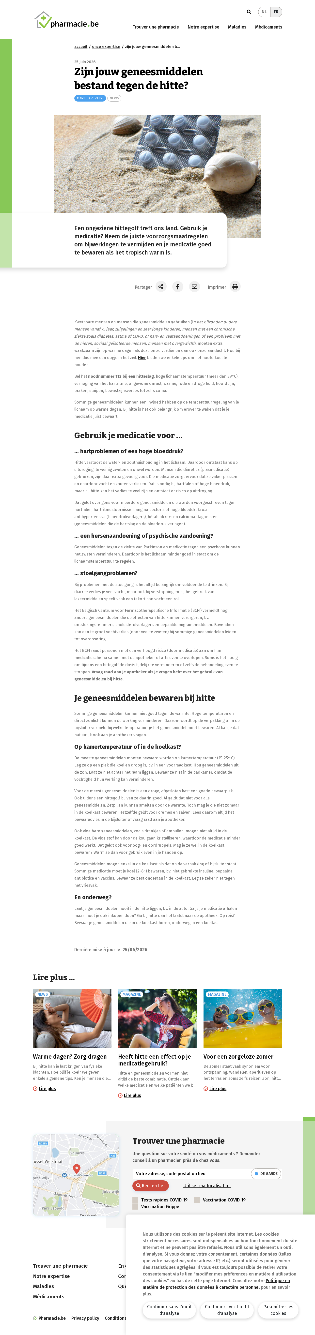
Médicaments (268, 27)
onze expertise (106, 46)
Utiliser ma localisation (207, 1185)
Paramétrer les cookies (278, 1310)
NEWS (114, 98)
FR (276, 12)
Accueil (80, 46)
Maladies (237, 27)
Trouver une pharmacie (156, 27)
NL (264, 12)
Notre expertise (203, 27)
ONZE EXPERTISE (90, 98)
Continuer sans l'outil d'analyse (169, 1310)
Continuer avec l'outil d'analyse (227, 1310)
